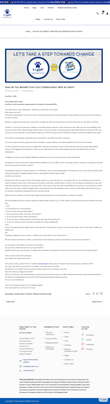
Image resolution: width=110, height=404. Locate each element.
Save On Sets (49, 387)
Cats (42, 8)
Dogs (34, 8)
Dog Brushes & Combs (51, 390)
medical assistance (40, 294)
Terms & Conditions (50, 333)
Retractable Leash (38, 385)
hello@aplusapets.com (31, 366)
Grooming (53, 385)
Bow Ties (41, 392)
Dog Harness (62, 379)
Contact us (48, 19)
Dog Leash (81, 379)
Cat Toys (83, 390)
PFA (57, 162)
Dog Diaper (23, 387)
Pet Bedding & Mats (60, 392)
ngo (49, 294)
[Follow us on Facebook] (93, 294)
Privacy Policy (51, 339)
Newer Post (97, 302)
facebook (88, 335)
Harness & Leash (25, 385)
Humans (51, 8)
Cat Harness (72, 379)
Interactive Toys (65, 390)
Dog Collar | (38, 379)
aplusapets (9, 294)
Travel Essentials (63, 385)
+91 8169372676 (28, 370)
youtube (88, 349)
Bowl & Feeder (84, 382)
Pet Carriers (49, 392)
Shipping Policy (52, 343)
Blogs (38, 19)
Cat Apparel (55, 382)
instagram (88, 344)
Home (26, 8)
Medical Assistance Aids (67, 8)
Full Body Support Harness (69, 382)
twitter (88, 340)
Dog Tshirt (86, 385)
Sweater (57, 387)
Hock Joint (54, 379)
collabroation (19, 294)
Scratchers (75, 390)
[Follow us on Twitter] (97, 294)
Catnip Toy (31, 387)
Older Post (10, 302)
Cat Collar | (46, 379)
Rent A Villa (60, 19)
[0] (102, 13)
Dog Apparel (46, 382)
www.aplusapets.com (45, 264)
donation (28, 294)
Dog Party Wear (75, 387)
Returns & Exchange (50, 348)
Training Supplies (76, 385)
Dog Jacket (65, 387)
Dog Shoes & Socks (35, 390)
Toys (47, 385)
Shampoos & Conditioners (28, 392)
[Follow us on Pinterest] (101, 294)
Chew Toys (40, 387)
